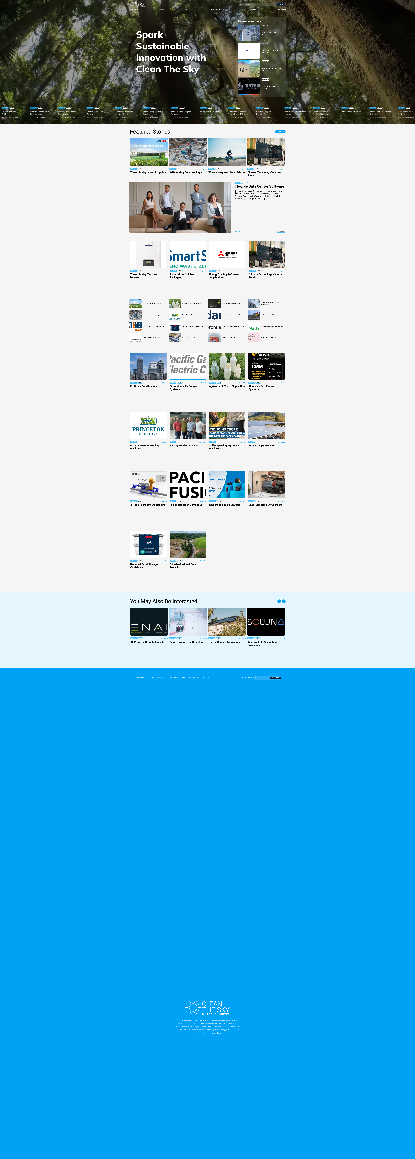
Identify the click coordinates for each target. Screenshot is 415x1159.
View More (280, 132)
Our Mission (282, 9)
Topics (162, 9)
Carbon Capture (216, 9)
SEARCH (281, 4)
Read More (281, 231)
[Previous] (279, 601)
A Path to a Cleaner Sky (250, 9)
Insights (187, 9)
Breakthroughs (134, 9)
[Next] (284, 601)
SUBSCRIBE (275, 677)
